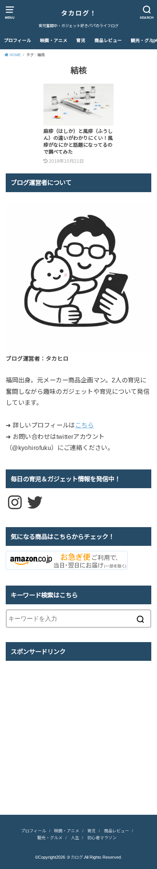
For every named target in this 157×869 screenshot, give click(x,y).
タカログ (74, 857)
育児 (80, 40)
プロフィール (17, 40)
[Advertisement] (70, 741)
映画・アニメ (53, 40)
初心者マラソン (102, 837)
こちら (84, 425)
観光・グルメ (49, 837)
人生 (75, 837)
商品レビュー (108, 40)
